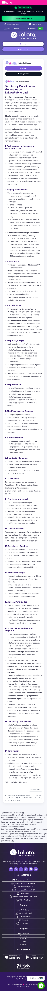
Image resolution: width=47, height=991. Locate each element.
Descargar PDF (23, 74)
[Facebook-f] (21, 869)
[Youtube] (36, 869)
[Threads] (16, 869)
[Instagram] (11, 869)
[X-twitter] (26, 869)
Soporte (33, 29)
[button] (4, 2)
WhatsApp (23, 68)
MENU (9, 3)
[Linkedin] (31, 869)
